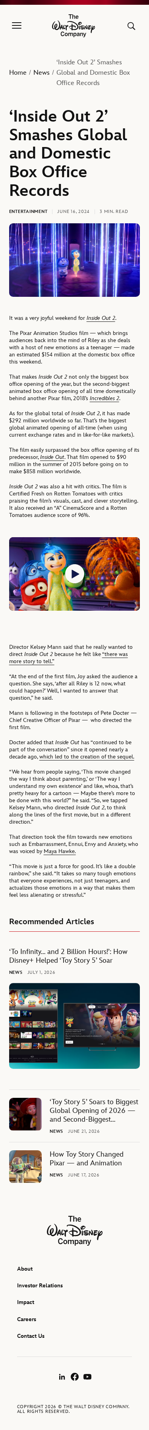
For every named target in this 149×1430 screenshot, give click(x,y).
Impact (25, 1302)
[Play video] (75, 574)
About (25, 1269)
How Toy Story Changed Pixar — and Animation (87, 1158)
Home (18, 73)
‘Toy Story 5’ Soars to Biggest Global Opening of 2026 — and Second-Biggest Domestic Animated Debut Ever (94, 1111)
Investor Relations (40, 1285)
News (41, 73)
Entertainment (28, 211)
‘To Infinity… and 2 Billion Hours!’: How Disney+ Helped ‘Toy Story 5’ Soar (68, 956)
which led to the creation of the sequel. (86, 756)
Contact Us (31, 1336)
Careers (26, 1319)
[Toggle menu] (16, 25)
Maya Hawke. (60, 851)
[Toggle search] (131, 26)
